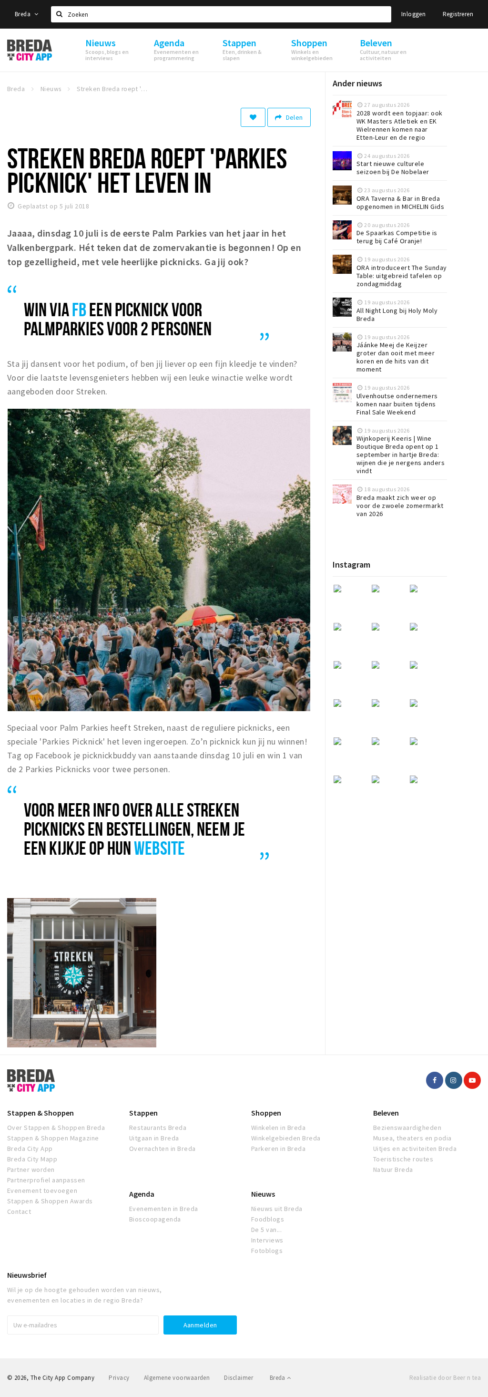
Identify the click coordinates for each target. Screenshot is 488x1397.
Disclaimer (238, 1378)
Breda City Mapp (32, 1159)
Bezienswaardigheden (407, 1127)
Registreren (458, 14)
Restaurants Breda (157, 1127)
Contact (19, 1211)
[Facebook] (434, 1080)
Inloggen (413, 14)
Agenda (141, 1194)
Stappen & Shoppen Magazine (53, 1138)
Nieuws (263, 1194)
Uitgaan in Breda (154, 1138)
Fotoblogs (267, 1250)
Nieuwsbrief (27, 1275)
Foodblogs (267, 1219)
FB (80, 309)
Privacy (119, 1378)
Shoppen (266, 1113)
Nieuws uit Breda (277, 1208)
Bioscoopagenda (155, 1219)
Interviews (267, 1240)
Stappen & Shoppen (40, 1113)
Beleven (386, 1113)
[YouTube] (472, 1080)
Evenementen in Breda (163, 1208)
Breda (23, 14)
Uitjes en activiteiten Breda (415, 1148)
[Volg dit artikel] (253, 117)
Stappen (143, 1113)
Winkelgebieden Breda (286, 1138)
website (159, 848)
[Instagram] (453, 1080)
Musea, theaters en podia (412, 1138)
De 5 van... (266, 1229)
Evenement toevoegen (42, 1190)
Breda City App (30, 1148)
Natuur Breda (393, 1169)
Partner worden (31, 1169)
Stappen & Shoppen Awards (50, 1201)
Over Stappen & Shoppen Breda (56, 1127)
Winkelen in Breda (278, 1127)
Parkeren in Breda (278, 1148)
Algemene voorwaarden (177, 1378)
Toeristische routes (403, 1159)
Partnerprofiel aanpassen (46, 1180)
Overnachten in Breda (162, 1148)
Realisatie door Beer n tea (445, 1378)
